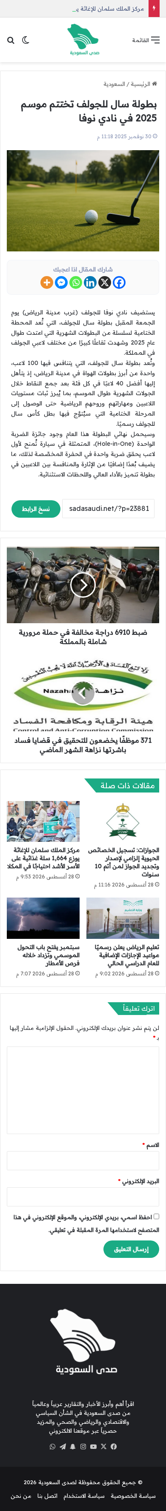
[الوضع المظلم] (25, 42)
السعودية (114, 83)
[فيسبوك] (114, 1447)
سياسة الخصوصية (133, 1495)
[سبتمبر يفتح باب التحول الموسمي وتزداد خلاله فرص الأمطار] (43, 918)
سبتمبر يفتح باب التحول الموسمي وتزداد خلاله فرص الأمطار (48, 955)
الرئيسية (141, 83)
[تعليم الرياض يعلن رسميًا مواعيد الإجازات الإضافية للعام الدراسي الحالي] (122, 918)
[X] (104, 282)
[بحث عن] (10, 42)
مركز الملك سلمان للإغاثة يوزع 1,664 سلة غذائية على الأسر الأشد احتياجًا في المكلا (43, 858)
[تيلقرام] (62, 1447)
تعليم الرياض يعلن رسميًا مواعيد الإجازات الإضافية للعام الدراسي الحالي (127, 955)
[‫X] (103, 1447)
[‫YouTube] (93, 1447)
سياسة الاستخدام (84, 1495)
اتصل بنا (47, 1495)
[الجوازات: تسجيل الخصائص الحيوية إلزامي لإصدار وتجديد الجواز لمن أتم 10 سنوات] (122, 821)
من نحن (21, 1495)
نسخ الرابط (36, 509)
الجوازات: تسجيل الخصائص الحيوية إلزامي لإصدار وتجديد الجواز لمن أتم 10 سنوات (123, 862)
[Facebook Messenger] (61, 282)
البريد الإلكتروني (138, 1180)
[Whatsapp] (75, 282)
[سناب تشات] (73, 1447)
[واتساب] (52, 1447)
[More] (46, 282)
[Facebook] (119, 282)
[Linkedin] (90, 282)
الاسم (151, 1144)
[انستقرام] (83, 1447)
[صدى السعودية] (83, 39)
